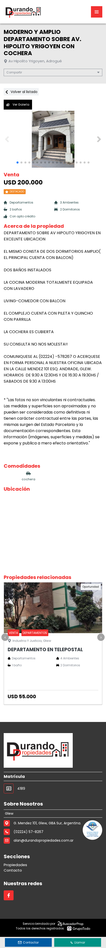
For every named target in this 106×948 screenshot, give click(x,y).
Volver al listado (23, 91)
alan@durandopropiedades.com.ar (43, 840)
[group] (53, 139)
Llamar (79, 942)
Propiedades (15, 864)
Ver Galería (20, 104)
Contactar (31, 942)
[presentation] (5, 637)
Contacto (13, 870)
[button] (99, 139)
